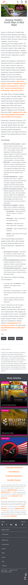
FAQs (3, 561)
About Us (4, 548)
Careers (3, 557)
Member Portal (5, 540)
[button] (22, 2)
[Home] (4, 2)
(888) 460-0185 (12, 490)
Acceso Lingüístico (11, 516)
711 (15, 492)
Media (3, 552)
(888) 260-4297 (5, 492)
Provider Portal (5, 534)
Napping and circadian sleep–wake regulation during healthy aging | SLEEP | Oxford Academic (14, 115)
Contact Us (4, 565)
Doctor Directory (5, 544)
